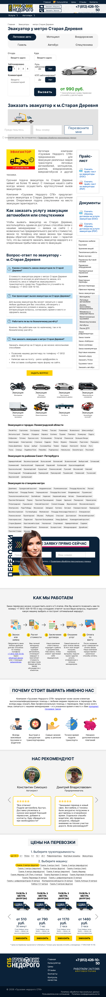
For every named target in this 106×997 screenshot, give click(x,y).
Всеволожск (74, 430)
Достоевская (71, 516)
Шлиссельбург (87, 430)
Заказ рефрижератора (86, 333)
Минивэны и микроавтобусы (87, 313)
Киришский (39, 465)
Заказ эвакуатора (87, 293)
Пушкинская (87, 492)
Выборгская (13, 492)
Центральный (26, 477)
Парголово (84, 442)
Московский (78, 469)
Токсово (53, 430)
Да (39, 68)
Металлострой (14, 434)
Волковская (43, 527)
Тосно (11, 450)
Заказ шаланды (86, 345)
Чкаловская (46, 523)
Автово (71, 496)
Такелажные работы (88, 252)
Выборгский (83, 461)
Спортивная (58, 523)
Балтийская (36, 496)
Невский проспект (42, 504)
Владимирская (74, 492)
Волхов (83, 446)
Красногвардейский (76, 465)
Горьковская (27, 504)
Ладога (91, 434)
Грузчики (83, 245)
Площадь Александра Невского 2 (64, 512)
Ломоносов (68, 438)
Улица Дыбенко (61, 519)
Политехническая (60, 488)
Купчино (58, 508)
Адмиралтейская (71, 523)
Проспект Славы (15, 531)
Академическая (45, 488)
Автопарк (27, 15)
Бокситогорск (78, 450)
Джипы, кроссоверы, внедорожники (86, 307)
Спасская (59, 516)
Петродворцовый (29, 473)
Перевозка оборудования (85, 266)
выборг (34, 446)
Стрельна (38, 442)
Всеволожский (70, 461)
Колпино (53, 434)
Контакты (94, 2)
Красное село (33, 438)
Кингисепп (74, 446)
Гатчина (22, 438)
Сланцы (19, 450)
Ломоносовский (55, 469)
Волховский (57, 461)
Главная (47, 2)
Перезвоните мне (78, 130)
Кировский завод (59, 496)
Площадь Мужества (77, 488)
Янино (56, 442)
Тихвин (56, 446)
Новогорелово (26, 442)
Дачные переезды (87, 286)
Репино (45, 430)
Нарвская (46, 496)
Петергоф (58, 438)
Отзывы (82, 2)
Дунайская (83, 527)
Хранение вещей (86, 248)
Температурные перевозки (86, 272)
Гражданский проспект (28, 488)
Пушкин (62, 434)
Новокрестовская (80, 508)
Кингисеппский (27, 465)
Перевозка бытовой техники (87, 261)
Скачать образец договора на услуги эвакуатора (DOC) (90, 215)
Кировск (44, 434)
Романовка (63, 430)
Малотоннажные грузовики (87, 318)
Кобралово (13, 438)
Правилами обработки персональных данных (57, 138)
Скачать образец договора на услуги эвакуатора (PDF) (90, 227)
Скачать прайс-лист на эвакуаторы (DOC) (88, 173)
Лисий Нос (13, 430)
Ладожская (28, 519)
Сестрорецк (34, 430)
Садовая (84, 523)
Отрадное (35, 434)
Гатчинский (94, 461)
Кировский (51, 465)
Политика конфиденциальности (86, 994)
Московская (38, 508)
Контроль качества (52, 978)
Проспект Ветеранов (16, 500)
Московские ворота (87, 504)
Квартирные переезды (84, 281)
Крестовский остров (31, 523)
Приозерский (56, 473)
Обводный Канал (30, 527)
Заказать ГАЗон (86, 360)
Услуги (11, 15)
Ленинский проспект (84, 496)
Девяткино (13, 488)
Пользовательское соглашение (55, 994)
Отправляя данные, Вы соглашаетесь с (40, 138)
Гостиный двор (31, 512)
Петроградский (14, 473)
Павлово (25, 434)
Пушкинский (68, 473)
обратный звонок (16, 658)
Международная (70, 527)
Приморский (43, 473)
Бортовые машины (87, 352)
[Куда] (45, 59)
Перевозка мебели (87, 241)
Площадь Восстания (58, 492)
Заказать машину (52, 7)
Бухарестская (56, 527)
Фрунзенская (72, 504)
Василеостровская (16, 512)
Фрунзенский (14, 477)
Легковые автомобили (85, 301)
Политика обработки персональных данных (80, 992)
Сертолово (23, 430)
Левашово (73, 442)
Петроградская (14, 504)
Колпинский (61, 465)
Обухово (40, 516)
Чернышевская (42, 492)
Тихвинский (79, 473)
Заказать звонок (52, 10)
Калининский (14, 465)
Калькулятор (62, 2)
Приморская (94, 508)
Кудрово (48, 442)
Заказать (21, 938)
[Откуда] (19, 59)
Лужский (67, 469)
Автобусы (84, 325)
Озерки (59, 500)
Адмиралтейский (15, 461)
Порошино (95, 442)
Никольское (65, 450)
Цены (73, 2)
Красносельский (15, 469)
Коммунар (82, 434)
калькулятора (15, 662)
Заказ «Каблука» (86, 341)
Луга (90, 446)
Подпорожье (53, 450)
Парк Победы (26, 508)
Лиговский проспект (86, 516)
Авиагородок (13, 442)
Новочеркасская (15, 519)
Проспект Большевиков (44, 519)
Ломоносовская (15, 516)
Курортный (42, 469)
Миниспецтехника (88, 322)
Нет (50, 68)
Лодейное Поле (30, 450)
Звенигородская (15, 527)
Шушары (27, 531)
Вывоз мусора (85, 256)
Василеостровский (31, 461)
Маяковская (44, 512)
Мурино (64, 442)
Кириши (64, 446)
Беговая (68, 508)
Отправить (31, 569)
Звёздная (49, 508)
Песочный (89, 450)
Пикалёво (42, 450)
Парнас (30, 500)
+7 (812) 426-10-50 (87, 8)
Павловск (71, 434)
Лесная (90, 488)
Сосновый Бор (45, 446)
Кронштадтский (30, 469)
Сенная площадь (57, 504)
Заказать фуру (85, 356)
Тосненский (91, 473)
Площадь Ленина (26, 492)
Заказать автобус (86, 367)
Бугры (26, 446)
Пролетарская (28, 516)
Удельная (67, 500)
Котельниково (46, 438)
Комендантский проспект (79, 519)
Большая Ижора (82, 438)
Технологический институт (19, 496)
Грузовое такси (85, 363)
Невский (88, 469)
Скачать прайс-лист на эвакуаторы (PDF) (88, 185)
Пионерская (78, 500)
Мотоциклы (85, 297)
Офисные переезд (87, 289)
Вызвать (45, 92)
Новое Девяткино (15, 446)
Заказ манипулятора (88, 348)
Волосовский (46, 461)
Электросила (13, 508)
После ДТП (84, 328)
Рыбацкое (50, 516)
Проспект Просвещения (44, 500)
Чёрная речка (91, 500)
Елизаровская (84, 512)
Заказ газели (84, 337)
